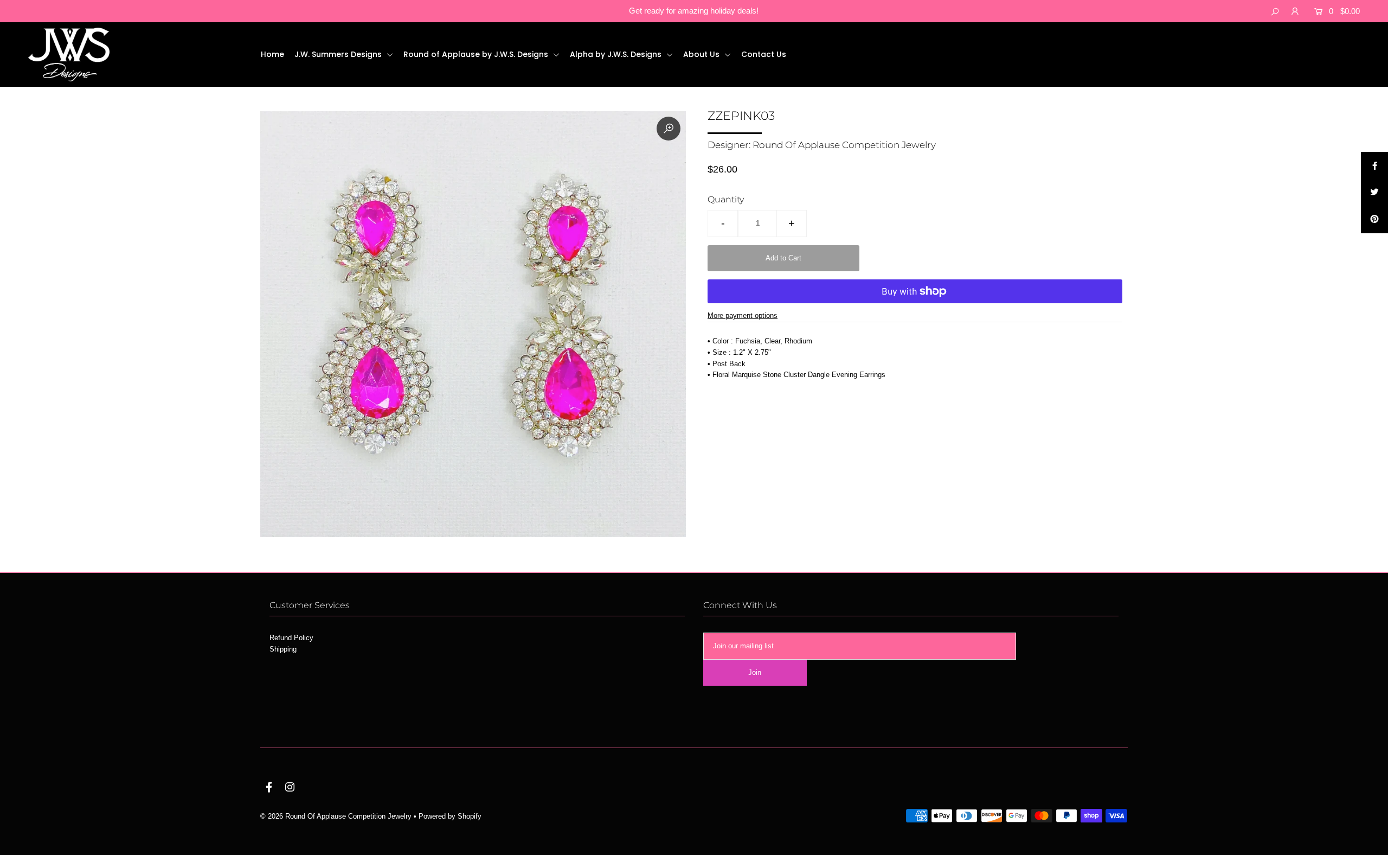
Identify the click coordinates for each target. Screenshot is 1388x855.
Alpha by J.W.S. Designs (617, 54)
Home (272, 54)
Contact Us (763, 54)
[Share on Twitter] (1374, 192)
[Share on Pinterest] (1374, 219)
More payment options (742, 315)
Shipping (283, 649)
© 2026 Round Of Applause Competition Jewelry (336, 816)
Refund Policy (291, 638)
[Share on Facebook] (1374, 165)
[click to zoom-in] (668, 129)
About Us (702, 54)
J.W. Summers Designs (339, 54)
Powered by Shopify (450, 816)
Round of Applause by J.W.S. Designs (476, 54)
